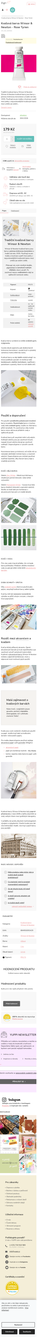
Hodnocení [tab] (15, 211)
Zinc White (11, 475)
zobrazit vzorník (30, 325)
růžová (23, 941)
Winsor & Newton (27, 936)
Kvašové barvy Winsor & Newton (27, 924)
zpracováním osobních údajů (27, 1073)
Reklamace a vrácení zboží (16, 1199)
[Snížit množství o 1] (13, 140)
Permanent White (13, 485)
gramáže (21, 743)
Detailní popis (6, 107)
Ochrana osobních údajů (15, 1202)
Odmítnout (9, 1332)
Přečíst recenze (17, 1019)
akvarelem (22, 638)
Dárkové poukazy (12, 1193)
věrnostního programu (21, 161)
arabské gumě (10, 587)
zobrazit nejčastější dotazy (22, 906)
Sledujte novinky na (20, 1256)
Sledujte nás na (18, 1267)
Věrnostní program (13, 1226)
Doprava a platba (13, 1187)
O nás (8, 1220)
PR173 (23, 957)
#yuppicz (5, 1106)
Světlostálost (14, 295)
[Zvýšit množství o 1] (13, 137)
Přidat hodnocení (11, 1004)
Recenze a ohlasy (13, 1229)
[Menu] (31, 4)
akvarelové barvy (15, 654)
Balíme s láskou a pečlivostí (17, 1190)
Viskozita (13, 300)
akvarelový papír (7, 743)
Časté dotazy (11, 1223)
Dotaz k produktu (13, 146)
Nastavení (18, 1325)
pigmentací (11, 267)
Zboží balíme (26, 167)
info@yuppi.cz (15, 1251)
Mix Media (32, 751)
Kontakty (9, 1205)
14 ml (23, 952)
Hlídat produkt (28, 146)
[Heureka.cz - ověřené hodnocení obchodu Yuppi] (12, 1288)
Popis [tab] (4, 211)
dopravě (16, 170)
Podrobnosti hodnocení (13, 42)
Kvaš (3, 341)
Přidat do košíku (24, 139)
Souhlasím (27, 1332)
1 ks (22, 946)
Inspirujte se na (19, 1262)
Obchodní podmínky (13, 1196)
